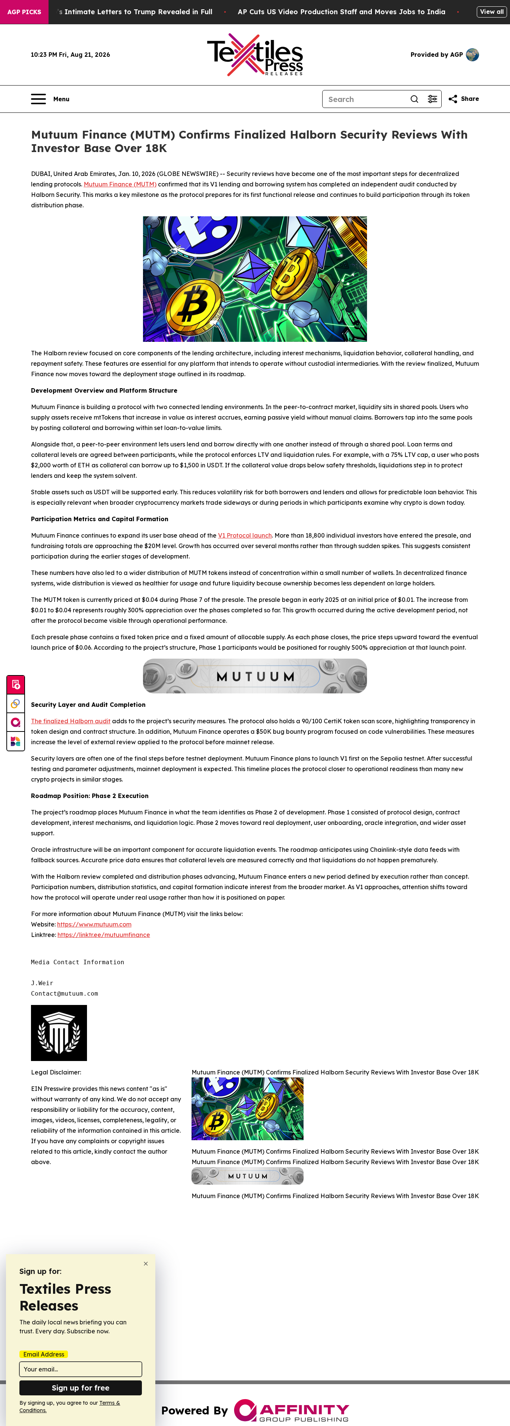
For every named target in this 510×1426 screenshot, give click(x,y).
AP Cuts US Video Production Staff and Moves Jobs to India (341, 11)
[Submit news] (15, 685)
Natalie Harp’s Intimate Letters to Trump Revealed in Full (112, 11)
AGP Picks (24, 12)
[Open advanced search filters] (432, 99)
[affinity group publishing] (15, 722)
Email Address (43, 1354)
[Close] (145, 1263)
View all (492, 11)
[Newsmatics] (15, 741)
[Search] (414, 99)
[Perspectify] (15, 704)
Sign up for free (80, 1387)
